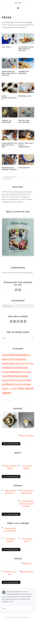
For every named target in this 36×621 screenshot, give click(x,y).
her (32, 272)
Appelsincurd (24, 168)
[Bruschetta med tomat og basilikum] (10, 531)
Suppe (5, 388)
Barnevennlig (18, 354)
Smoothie (19, 380)
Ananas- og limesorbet (6, 121)
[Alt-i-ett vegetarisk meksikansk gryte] (26, 493)
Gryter (31, 363)
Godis (12, 363)
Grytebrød (24, 363)
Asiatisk (6, 355)
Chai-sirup (6, 47)
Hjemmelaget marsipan (23, 72)
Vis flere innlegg (11, 444)
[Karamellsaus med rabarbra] (26, 427)
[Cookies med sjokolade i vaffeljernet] (26, 435)
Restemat (6, 380)
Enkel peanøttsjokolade (9, 97)
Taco (14, 388)
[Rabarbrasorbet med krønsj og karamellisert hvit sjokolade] (10, 427)
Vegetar (6, 392)
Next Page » (7, 179)
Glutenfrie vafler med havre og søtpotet (26, 48)
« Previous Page (9, 177)
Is (14, 367)
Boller (29, 355)
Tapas (20, 388)
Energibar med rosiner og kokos (9, 168)
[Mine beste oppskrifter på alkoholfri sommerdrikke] (26, 563)
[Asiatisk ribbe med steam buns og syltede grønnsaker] (26, 506)
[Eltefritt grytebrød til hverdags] (10, 468)
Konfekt (5, 372)
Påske (10, 375)
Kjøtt (25, 367)
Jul (16, 367)
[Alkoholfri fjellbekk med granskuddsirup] (26, 571)
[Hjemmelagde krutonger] (10, 541)
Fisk (9, 359)
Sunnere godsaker (22, 384)
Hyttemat (7, 367)
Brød (4, 359)
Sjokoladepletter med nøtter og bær (9, 145)
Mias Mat (18, 3)
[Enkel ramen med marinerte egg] (10, 493)
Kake (20, 367)
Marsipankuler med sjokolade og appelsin (9, 73)
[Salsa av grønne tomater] (26, 541)
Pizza (4, 376)
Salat (12, 380)
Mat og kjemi (25, 372)
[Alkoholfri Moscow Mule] (10, 574)
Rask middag (21, 375)
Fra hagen (17, 359)
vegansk (29, 388)
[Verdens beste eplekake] (26, 468)
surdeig (10, 388)
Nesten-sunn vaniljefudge (23, 121)
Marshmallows (24, 96)
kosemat (14, 371)
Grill (17, 363)
